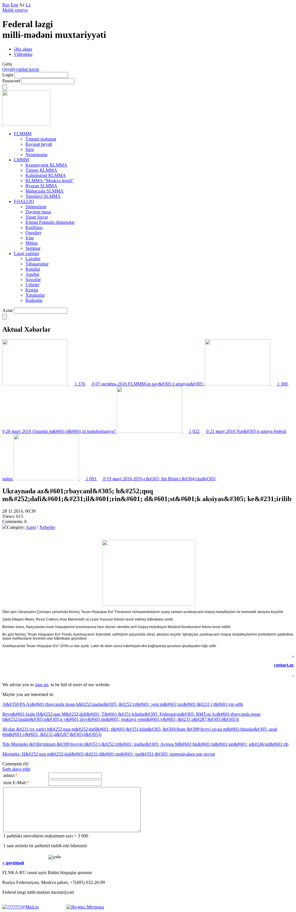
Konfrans (33, 227)
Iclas (29, 237)
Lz (28, 4)
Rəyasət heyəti (38, 144)
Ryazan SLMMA (41, 185)
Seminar (32, 248)
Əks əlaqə (23, 49)
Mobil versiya (14, 10)
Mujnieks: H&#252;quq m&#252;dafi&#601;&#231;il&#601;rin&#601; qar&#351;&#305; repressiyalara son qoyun (108, 754)
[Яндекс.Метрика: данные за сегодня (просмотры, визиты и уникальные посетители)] (85, 907)
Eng (14, 4)
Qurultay (33, 232)
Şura (29, 149)
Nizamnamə (36, 154)
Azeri (31, 527)
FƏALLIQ (24, 201)
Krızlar (31, 289)
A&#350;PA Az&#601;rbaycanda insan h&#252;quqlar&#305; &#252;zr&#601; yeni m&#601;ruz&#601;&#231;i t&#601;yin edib (122, 704)
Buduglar (33, 300)
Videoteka (23, 54)
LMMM (21, 159)
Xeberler (47, 527)
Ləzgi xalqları (26, 253)
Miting (31, 243)
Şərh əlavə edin (16, 769)
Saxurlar (33, 279)
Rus (6, 4)
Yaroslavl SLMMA (43, 196)
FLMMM (23, 133)
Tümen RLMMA (41, 170)
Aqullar (32, 274)
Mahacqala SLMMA (44, 191)
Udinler (32, 284)
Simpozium (35, 206)
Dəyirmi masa (38, 211)
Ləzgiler (32, 258)
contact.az (284, 664)
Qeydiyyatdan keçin (20, 69)
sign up (41, 684)
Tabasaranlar (37, 263)
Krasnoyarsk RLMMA (46, 165)
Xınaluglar (35, 295)
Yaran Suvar (36, 217)
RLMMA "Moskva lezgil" (49, 180)
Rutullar (32, 269)
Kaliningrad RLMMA (45, 175)
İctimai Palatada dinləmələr (50, 222)
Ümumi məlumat (40, 138)
